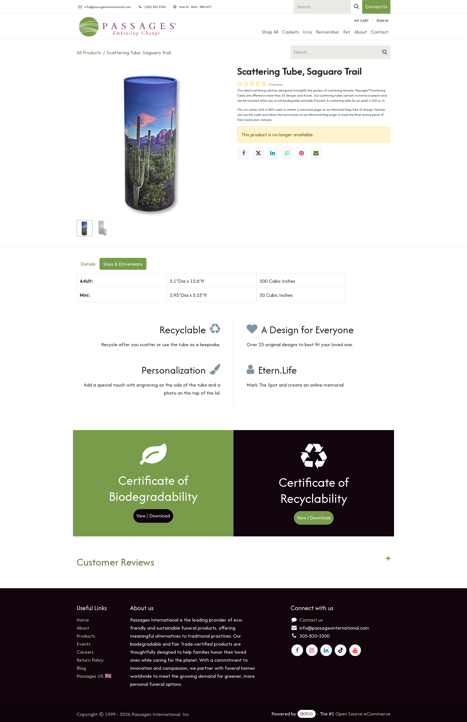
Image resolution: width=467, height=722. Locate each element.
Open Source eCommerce (362, 713)
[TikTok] (340, 650)
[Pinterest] (301, 153)
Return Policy (90, 659)
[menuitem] (270, 32)
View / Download (153, 516)
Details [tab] (88, 263)
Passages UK (90, 675)
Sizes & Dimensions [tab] (123, 263)
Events (83, 643)
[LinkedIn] (272, 153)
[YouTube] (355, 650)
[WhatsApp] (287, 153)
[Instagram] (312, 650)
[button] (84, 141)
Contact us (311, 619)
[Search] (356, 7)
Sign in (382, 20)
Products (86, 635)
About (83, 627)
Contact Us (376, 6)
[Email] (316, 153)
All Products (89, 52)
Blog (81, 667)
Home (83, 619)
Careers (85, 651)
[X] (258, 153)
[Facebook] (244, 153)
